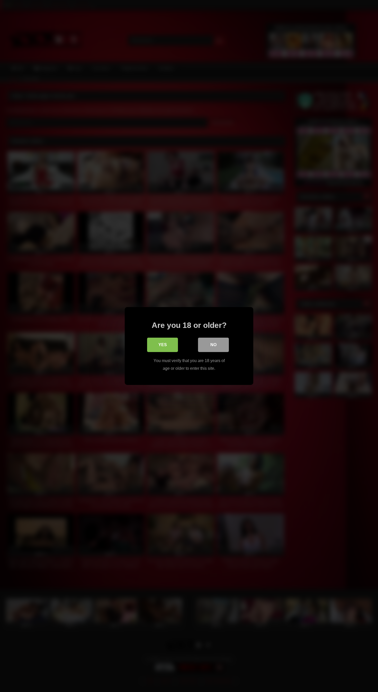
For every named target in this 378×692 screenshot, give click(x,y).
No (213, 345)
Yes (162, 345)
